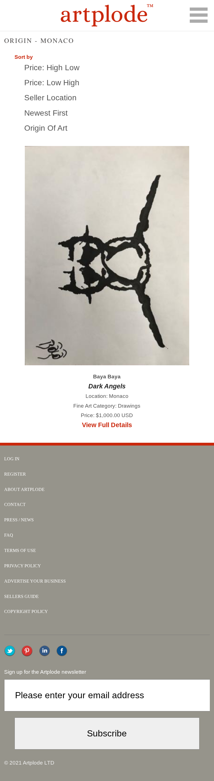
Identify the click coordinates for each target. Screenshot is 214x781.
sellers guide (21, 596)
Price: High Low (51, 67)
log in (12, 458)
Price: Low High (51, 82)
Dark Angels (107, 386)
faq (8, 535)
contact (15, 504)
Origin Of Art (45, 128)
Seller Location (50, 97)
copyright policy (26, 611)
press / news (19, 519)
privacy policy (22, 565)
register (15, 474)
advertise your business (35, 581)
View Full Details (107, 425)
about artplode (24, 489)
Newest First (46, 113)
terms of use (20, 550)
